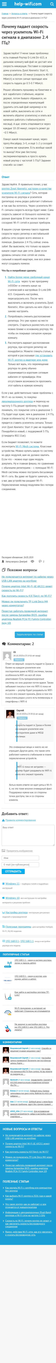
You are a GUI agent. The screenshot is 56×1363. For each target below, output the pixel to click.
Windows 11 (12, 884)
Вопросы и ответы (20, 14)
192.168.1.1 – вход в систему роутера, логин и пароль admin (33, 962)
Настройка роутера (17, 912)
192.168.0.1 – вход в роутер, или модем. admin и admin (31, 978)
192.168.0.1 (12, 941)
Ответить (19, 659)
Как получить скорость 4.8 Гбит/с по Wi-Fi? (26, 596)
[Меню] (4, 4)
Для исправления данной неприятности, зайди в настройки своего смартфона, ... (31, 1114)
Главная (5, 14)
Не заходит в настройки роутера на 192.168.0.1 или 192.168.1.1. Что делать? (32, 1027)
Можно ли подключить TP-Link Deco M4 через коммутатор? (28, 1159)
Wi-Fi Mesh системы (27, 446)
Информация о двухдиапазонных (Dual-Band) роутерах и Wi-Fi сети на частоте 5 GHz (28, 1214)
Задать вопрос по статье (30, 634)
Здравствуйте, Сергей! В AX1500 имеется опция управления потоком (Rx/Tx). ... (31, 1083)
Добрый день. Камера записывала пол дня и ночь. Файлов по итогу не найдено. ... (31, 1094)
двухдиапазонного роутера (17, 401)
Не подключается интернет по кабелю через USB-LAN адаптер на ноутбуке (28, 1137)
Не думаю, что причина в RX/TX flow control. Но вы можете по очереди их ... (31, 1072)
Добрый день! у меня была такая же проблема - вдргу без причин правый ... (31, 1103)
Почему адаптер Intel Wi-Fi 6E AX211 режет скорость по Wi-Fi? (27, 1145)
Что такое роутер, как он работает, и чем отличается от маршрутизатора (25, 1206)
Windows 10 (12, 898)
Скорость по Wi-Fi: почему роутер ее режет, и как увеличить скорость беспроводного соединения (28, 1223)
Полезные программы (18, 927)
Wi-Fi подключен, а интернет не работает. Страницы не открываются (32, 1010)
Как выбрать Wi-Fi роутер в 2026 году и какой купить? (28, 1198)
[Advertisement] (28, 523)
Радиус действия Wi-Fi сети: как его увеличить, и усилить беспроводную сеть (29, 1234)
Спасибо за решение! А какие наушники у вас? (30, 1049)
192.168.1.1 (27, 941)
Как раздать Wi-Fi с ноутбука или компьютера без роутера (28, 1189)
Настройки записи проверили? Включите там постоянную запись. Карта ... (30, 1061)
